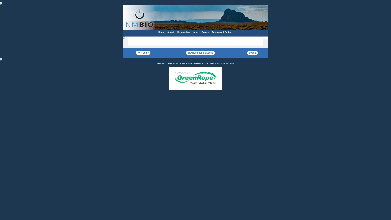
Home (161, 32)
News (195, 32)
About (170, 32)
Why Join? (143, 52)
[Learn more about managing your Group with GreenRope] (195, 78)
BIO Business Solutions (200, 52)
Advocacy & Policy (221, 32)
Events (205, 32)
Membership (183, 32)
